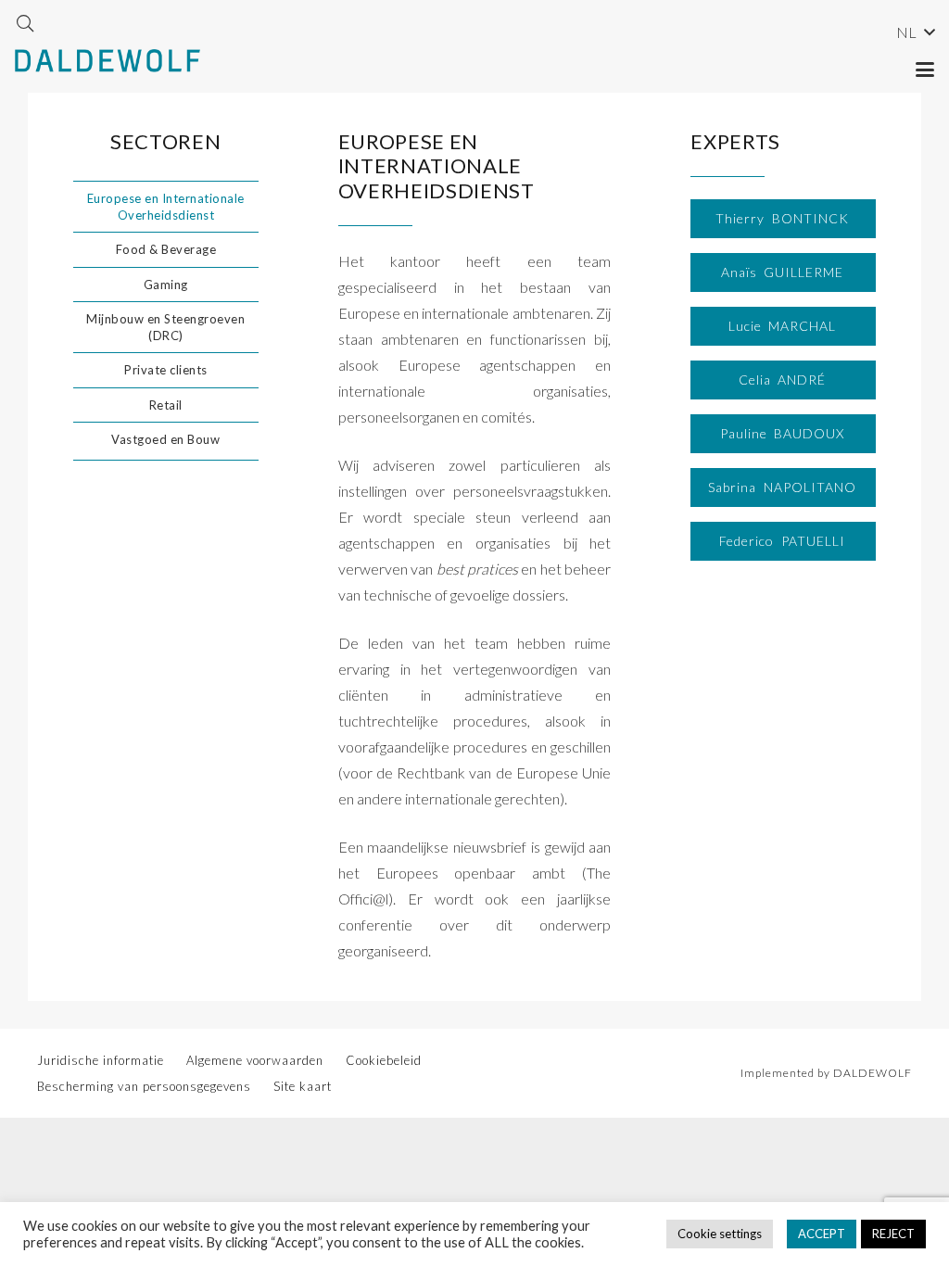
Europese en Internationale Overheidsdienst (166, 206)
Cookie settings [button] (719, 1233)
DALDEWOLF (872, 1073)
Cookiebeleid (384, 1060)
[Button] (786, 218)
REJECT (893, 1233)
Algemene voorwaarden (254, 1060)
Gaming (166, 284)
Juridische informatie (100, 1060)
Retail (166, 405)
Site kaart (302, 1086)
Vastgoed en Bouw (165, 439)
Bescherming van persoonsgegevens (144, 1086)
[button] (25, 23)
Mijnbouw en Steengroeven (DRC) (165, 327)
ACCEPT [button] (821, 1233)
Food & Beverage (166, 249)
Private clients (166, 369)
